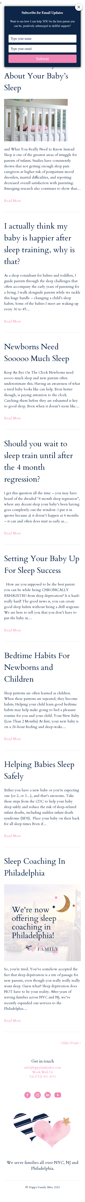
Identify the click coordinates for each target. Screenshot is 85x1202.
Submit (42, 58)
